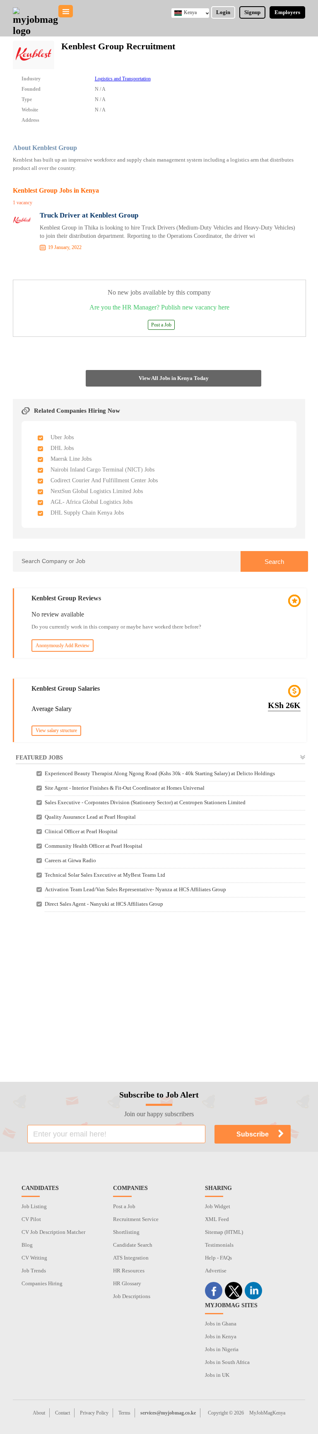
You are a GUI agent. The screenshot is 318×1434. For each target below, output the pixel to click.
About (39, 1413)
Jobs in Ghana (220, 1323)
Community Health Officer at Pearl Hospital (93, 846)
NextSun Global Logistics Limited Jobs (97, 491)
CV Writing (34, 1258)
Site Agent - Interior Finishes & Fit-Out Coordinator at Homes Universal (125, 788)
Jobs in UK (217, 1375)
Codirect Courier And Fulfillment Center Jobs (104, 480)
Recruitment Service (136, 1219)
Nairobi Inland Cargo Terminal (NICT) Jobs (102, 470)
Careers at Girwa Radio (70, 860)
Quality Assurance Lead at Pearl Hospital (90, 817)
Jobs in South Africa (227, 1362)
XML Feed (217, 1219)
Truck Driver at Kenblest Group (89, 215)
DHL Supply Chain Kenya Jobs (87, 513)
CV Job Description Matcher (53, 1232)
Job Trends (34, 1270)
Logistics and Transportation (123, 79)
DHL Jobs (62, 448)
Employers (287, 12)
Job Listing (34, 1206)
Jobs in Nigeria (221, 1349)
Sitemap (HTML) (224, 1232)
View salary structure (56, 730)
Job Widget (217, 1206)
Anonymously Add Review (62, 645)
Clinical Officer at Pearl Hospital (81, 831)
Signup (252, 12)
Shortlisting (126, 1232)
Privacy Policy (94, 1413)
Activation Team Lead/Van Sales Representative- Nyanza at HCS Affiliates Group (135, 889)
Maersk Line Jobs (71, 459)
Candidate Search (132, 1245)
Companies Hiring (42, 1283)
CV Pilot (31, 1219)
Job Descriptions (131, 1296)
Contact (62, 1413)
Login (223, 12)
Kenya (190, 12)
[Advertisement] (159, 991)
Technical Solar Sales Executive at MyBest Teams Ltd (105, 875)
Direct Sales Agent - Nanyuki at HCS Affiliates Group (104, 904)
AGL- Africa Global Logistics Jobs (91, 502)
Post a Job (161, 325)
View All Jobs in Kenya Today (174, 378)
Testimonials (219, 1245)
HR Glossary (127, 1283)
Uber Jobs (62, 437)
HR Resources (129, 1270)
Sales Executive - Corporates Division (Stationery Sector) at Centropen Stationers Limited (145, 802)
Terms (124, 1413)
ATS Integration (131, 1258)
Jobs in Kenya (220, 1336)
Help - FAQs (218, 1258)
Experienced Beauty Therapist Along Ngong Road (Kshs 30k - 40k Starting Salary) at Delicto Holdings (160, 773)
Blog (27, 1245)
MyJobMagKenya (267, 1413)
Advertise (215, 1270)
